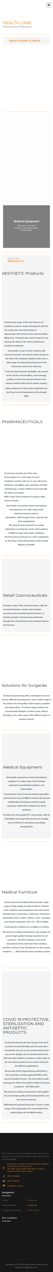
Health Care (32, 1205)
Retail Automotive (10, 1205)
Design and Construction (12, 1210)
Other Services (33, 1210)
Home (6, 1200)
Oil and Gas (32, 1200)
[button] (5, 226)
